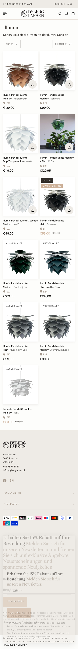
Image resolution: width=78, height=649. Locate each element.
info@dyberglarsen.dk (14, 470)
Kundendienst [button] (12, 493)
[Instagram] (12, 480)
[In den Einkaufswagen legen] (32, 84)
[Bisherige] (7, 70)
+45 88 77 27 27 (11, 466)
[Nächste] (33, 70)
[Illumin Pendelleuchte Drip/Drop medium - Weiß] (20, 133)
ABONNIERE (19, 613)
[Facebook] (4, 480)
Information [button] (11, 504)
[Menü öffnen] (6, 13)
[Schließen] (72, 571)
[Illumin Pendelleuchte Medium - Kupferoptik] (20, 70)
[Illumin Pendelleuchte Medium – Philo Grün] (57, 133)
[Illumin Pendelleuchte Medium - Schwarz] (57, 70)
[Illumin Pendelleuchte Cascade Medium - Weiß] (20, 196)
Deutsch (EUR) (63, 4)
